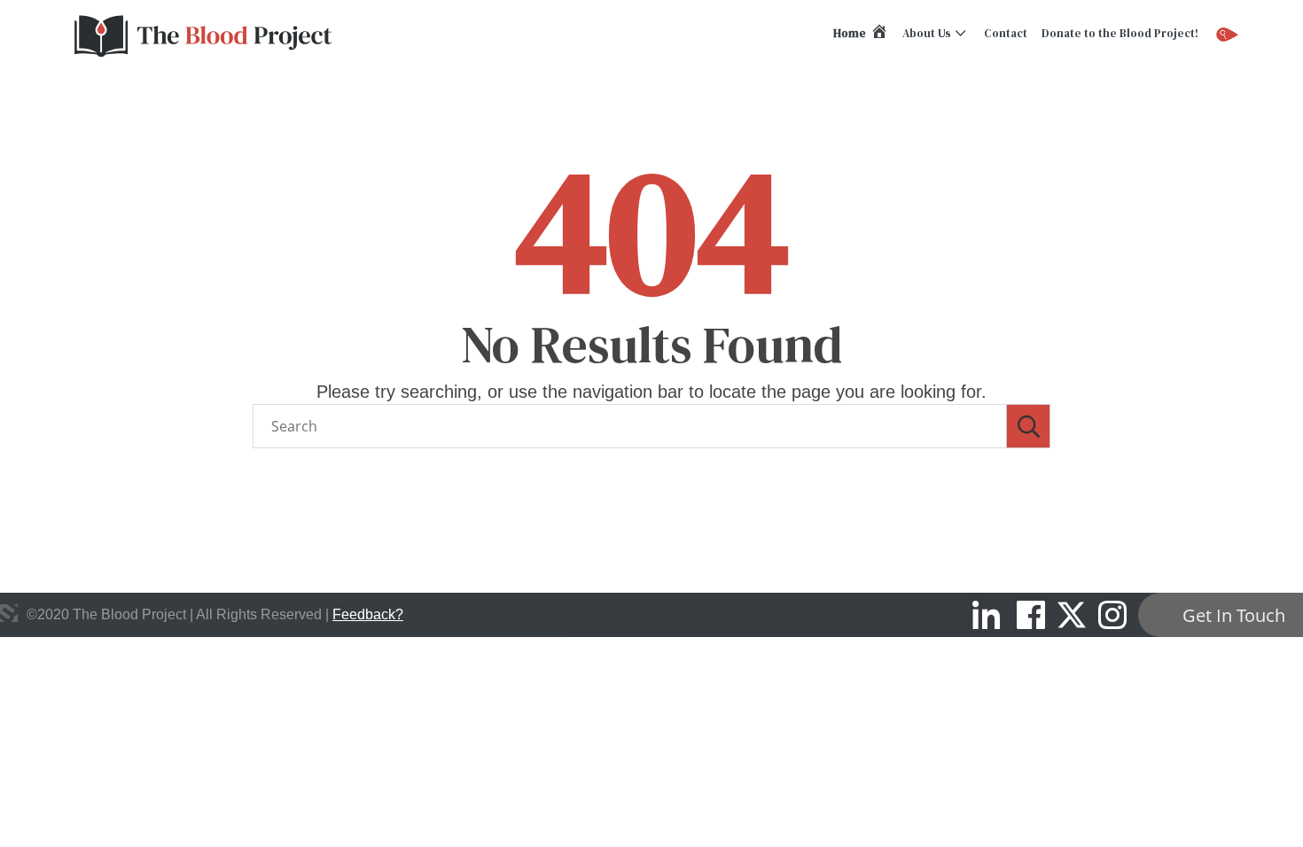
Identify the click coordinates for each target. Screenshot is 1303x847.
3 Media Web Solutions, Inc (9, 613)
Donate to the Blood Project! (1120, 33)
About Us (926, 33)
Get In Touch (1233, 615)
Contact (1005, 33)
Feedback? (367, 614)
